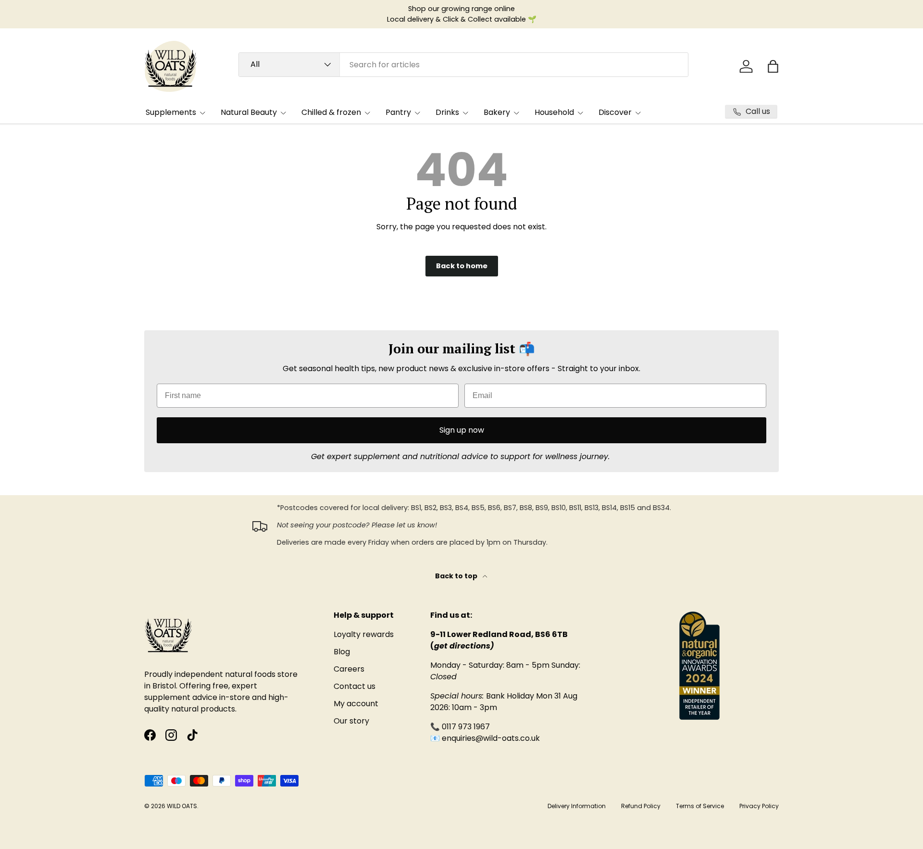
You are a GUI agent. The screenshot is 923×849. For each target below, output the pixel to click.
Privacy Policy (759, 806)
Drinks (447, 112)
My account (356, 703)
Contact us (354, 686)
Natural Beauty (249, 112)
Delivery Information (577, 806)
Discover (615, 112)
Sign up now (461, 430)
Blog (342, 651)
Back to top (457, 576)
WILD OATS (182, 806)
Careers (349, 668)
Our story (351, 720)
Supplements (171, 112)
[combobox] (463, 64)
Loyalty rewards (364, 634)
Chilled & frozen (331, 112)
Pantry (398, 112)
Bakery (497, 112)
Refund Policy (641, 806)
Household (554, 112)
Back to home (461, 266)
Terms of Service (700, 806)
